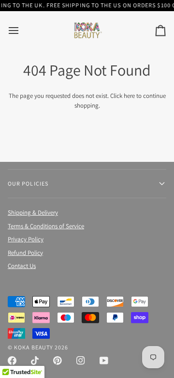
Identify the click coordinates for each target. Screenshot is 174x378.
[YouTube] (104, 360)
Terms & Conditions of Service (46, 226)
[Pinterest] (57, 360)
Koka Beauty (33, 347)
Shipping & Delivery (33, 212)
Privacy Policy (26, 239)
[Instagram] (80, 360)
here (129, 96)
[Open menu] (22, 30)
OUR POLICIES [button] (28, 183)
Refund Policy (25, 253)
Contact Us (22, 266)
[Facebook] (12, 360)
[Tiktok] (35, 360)
